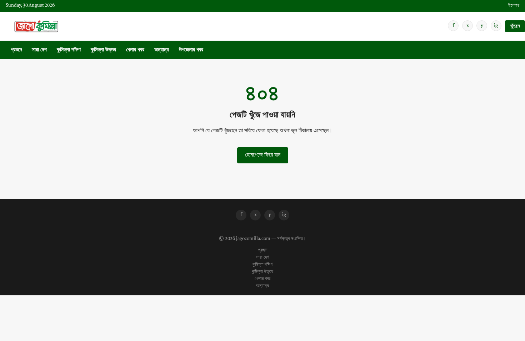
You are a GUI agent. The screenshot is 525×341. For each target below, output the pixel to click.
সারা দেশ (39, 50)
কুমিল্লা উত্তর (103, 50)
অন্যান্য (161, 50)
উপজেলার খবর (191, 50)
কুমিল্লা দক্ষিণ (69, 50)
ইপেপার (513, 5)
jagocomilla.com (253, 239)
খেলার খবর (135, 50)
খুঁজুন (515, 26)
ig (496, 25)
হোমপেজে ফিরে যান (262, 155)
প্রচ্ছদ (16, 50)
